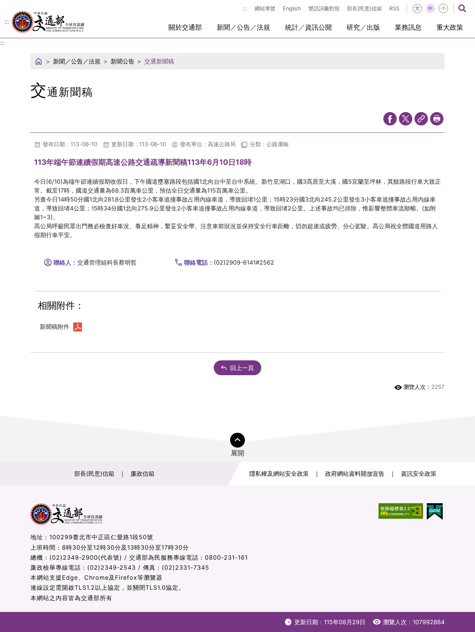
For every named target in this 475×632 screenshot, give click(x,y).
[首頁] (38, 61)
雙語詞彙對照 (324, 8)
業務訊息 (408, 27)
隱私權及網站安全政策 (279, 473)
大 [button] (417, 8)
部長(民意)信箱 (364, 8)
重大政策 (449, 27)
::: (245, 8)
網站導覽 (265, 8)
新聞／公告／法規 (243, 27)
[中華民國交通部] (48, 21)
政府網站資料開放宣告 (354, 473)
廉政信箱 (142, 473)
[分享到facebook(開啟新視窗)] (390, 118)
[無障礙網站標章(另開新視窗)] (401, 511)
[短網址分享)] (421, 118)
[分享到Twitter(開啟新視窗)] (405, 118)
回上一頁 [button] (242, 367)
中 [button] (430, 8)
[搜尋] (462, 8)
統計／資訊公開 (308, 27)
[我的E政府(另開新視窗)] (435, 511)
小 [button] (443, 8)
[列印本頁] (436, 118)
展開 (237, 453)
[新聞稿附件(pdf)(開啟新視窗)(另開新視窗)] (77, 326)
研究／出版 (363, 27)
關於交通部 (185, 27)
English (292, 8)
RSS (394, 8)
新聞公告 (122, 61)
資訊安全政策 (418, 473)
